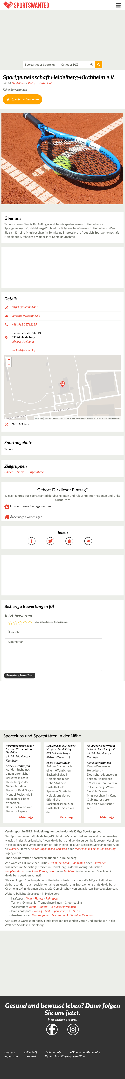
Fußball (52, 863)
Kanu (32, 907)
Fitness (39, 898)
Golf (47, 911)
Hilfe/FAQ (30, 1052)
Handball (64, 863)
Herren (21, 472)
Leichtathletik (60, 915)
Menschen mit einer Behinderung (95, 849)
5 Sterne (30, 623)
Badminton (78, 863)
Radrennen (99, 863)
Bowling (37, 911)
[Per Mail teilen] (88, 541)
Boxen (52, 871)
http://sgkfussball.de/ (25, 307)
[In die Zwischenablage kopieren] (69, 541)
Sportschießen (61, 911)
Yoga (29, 898)
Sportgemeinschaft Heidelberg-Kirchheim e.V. (59, 77)
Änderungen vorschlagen (26, 517)
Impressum (11, 1056)
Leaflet (40, 418)
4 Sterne (25, 623)
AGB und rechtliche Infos (85, 1052)
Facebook (52, 1029)
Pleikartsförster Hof (40, 83)
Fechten (69, 871)
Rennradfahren (41, 915)
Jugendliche (36, 472)
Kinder (35, 849)
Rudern (43, 907)
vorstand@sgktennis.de (26, 315)
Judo (35, 871)
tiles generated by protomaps (83, 418)
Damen (8, 472)
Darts (76, 911)
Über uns (9, 1052)
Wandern (88, 915)
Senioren (61, 849)
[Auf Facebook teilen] (31, 541)
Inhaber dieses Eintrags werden (30, 506)
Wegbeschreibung (23, 341)
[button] (62, 384)
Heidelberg (18, 83)
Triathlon (75, 915)
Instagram (73, 1029)
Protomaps (100, 418)
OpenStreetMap (113, 418)
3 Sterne (20, 623)
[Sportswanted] (47, 5)
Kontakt (31, 1056)
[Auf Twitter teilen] (50, 541)
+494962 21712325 (24, 324)
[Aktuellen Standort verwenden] (92, 65)
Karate (43, 871)
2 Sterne (15, 623)
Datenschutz (53, 1052)
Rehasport (52, 898)
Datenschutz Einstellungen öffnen (65, 1056)
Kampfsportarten (15, 871)
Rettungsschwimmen (63, 907)
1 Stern (10, 623)
